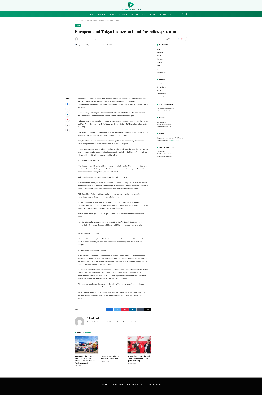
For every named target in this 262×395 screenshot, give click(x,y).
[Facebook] (68, 104)
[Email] (68, 125)
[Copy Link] (68, 130)
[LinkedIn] (68, 114)
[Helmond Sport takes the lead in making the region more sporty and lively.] (139, 344)
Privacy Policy (161, 97)
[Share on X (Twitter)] (178, 39)
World (113, 14)
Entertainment (165, 14)
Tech (144, 14)
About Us (160, 84)
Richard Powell (85, 39)
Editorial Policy (161, 94)
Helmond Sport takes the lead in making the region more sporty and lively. (139, 358)
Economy (123, 14)
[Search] (183, 14)
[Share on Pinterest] (181, 39)
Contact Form (161, 87)
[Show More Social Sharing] (185, 39)
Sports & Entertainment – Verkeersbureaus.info (111, 357)
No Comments (105, 39)
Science (134, 14)
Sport (152, 14)
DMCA (159, 90)
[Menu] (76, 14)
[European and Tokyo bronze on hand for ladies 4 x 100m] (113, 69)
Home (92, 14)
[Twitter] (68, 109)
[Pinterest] (68, 120)
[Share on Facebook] (175, 39)
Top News (102, 14)
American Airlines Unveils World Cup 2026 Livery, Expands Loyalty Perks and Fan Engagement (85, 359)
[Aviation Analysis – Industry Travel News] (131, 6)
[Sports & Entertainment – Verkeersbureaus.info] (113, 344)
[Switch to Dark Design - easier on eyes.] (186, 14)
